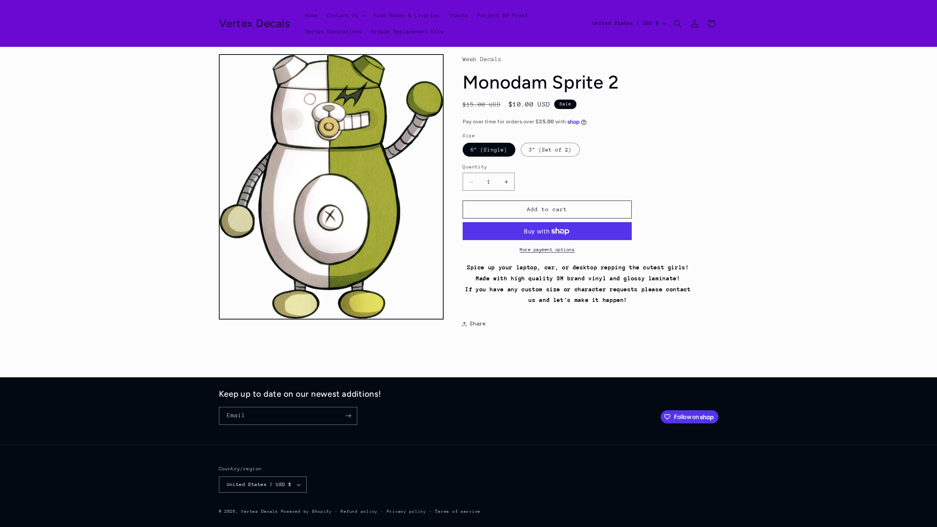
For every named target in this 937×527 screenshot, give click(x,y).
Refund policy (359, 511)
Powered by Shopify (306, 511)
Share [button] (478, 323)
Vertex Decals (259, 511)
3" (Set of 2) (550, 150)
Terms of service (458, 511)
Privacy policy (406, 511)
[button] (345, 15)
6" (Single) (489, 150)
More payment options (547, 249)
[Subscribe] (348, 416)
